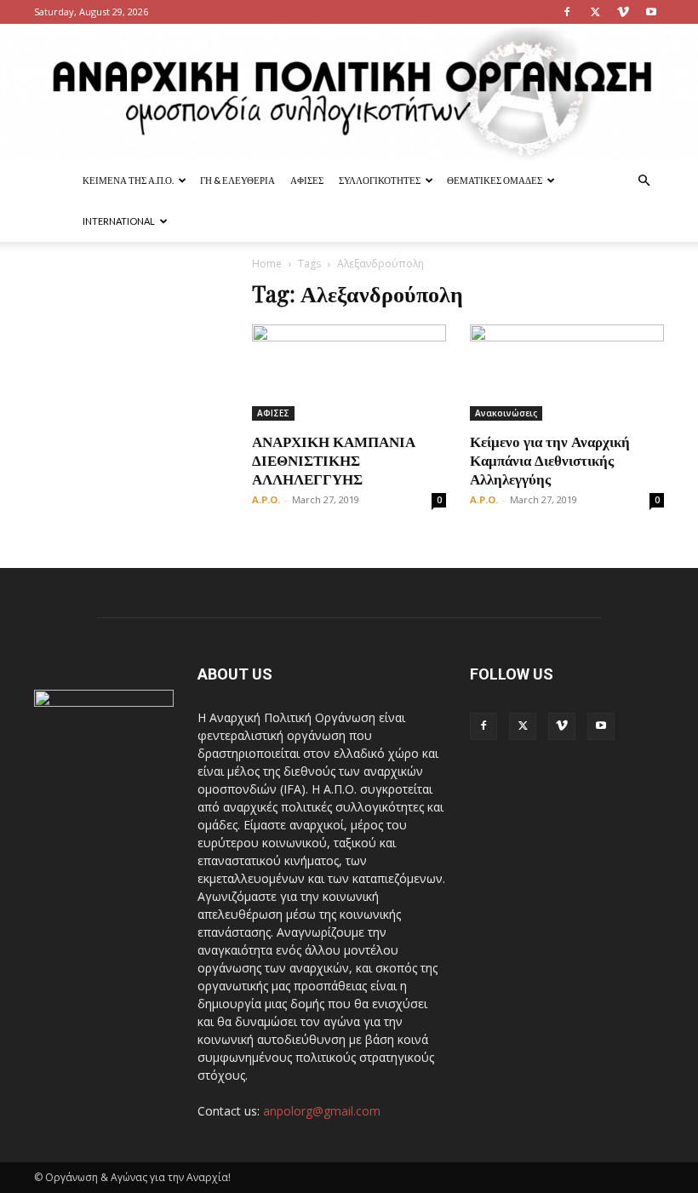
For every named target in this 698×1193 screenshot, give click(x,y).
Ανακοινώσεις (506, 413)
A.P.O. (266, 499)
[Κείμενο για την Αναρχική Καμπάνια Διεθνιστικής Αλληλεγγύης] (567, 372)
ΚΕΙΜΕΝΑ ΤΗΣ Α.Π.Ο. (128, 180)
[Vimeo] (623, 12)
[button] (643, 181)
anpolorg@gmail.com (321, 1111)
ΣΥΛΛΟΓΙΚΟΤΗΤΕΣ (380, 180)
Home (267, 263)
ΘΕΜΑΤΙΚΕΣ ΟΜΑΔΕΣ (494, 180)
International (119, 221)
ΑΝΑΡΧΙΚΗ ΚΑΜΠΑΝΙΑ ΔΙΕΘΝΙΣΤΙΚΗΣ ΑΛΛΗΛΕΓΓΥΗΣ (333, 460)
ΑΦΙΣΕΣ (306, 180)
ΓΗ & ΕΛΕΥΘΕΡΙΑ (237, 180)
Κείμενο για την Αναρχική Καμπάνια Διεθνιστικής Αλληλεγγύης (550, 460)
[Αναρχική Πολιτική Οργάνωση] (349, 92)
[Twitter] (595, 12)
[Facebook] (567, 12)
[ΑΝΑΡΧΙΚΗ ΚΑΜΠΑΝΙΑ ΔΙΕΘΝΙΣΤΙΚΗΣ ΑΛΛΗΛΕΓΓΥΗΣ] (349, 372)
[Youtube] (651, 12)
